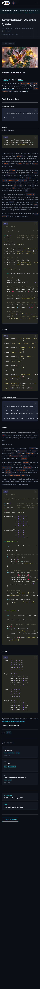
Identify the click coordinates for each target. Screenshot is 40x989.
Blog (7, 28)
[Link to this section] (26, 73)
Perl (8, 733)
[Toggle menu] (36, 3)
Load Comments (11, 819)
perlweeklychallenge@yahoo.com (13, 721)
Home (3, 28)
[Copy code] (35, 110)
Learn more (28, 12)
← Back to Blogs (8, 43)
